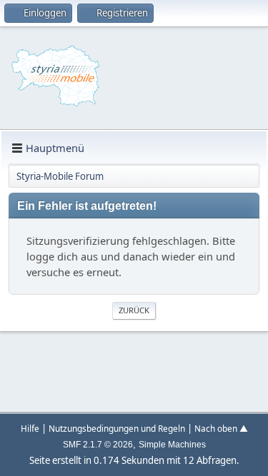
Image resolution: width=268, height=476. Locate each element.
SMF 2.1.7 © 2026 (98, 445)
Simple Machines (172, 445)
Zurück (134, 310)
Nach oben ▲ (221, 428)
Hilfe (30, 428)
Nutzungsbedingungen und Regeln (117, 428)
